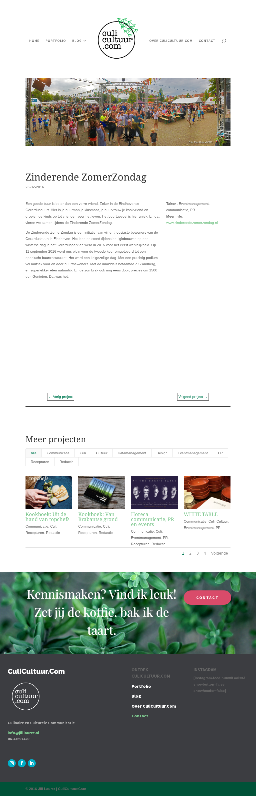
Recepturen (40, 462)
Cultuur (102, 453)
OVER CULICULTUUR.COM (170, 41)
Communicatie (58, 453)
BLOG (77, 41)
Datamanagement (132, 453)
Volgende (219, 553)
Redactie (67, 462)
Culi (83, 453)
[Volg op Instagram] (12, 763)
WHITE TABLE (201, 514)
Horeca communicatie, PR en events (152, 519)
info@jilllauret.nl (23, 732)
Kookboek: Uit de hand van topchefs (48, 517)
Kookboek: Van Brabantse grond (98, 517)
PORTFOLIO (56, 41)
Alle (33, 453)
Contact (140, 716)
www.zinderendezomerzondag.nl (192, 223)
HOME (34, 41)
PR (220, 453)
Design (162, 453)
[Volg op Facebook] (22, 763)
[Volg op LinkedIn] (32, 763)
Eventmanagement (193, 453)
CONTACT (207, 41)
